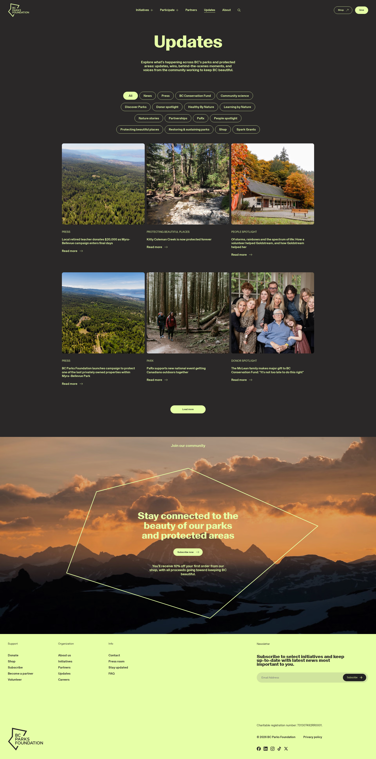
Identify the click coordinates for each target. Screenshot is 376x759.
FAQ (111, 673)
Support (13, 643)
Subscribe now (185, 552)
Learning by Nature (237, 107)
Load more (188, 409)
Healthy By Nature (201, 107)
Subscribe (15, 667)
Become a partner (20, 673)
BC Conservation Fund (195, 96)
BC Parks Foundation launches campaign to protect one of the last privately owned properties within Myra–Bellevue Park (98, 372)
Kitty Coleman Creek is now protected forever (179, 239)
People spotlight (225, 118)
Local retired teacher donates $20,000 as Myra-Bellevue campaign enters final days (96, 241)
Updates (209, 10)
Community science (235, 96)
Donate (13, 655)
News (148, 96)
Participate (167, 10)
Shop (341, 10)
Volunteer (15, 679)
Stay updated (118, 667)
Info (110, 643)
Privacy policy (312, 737)
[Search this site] (239, 10)
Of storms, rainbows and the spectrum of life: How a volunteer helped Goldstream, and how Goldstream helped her (267, 243)
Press (166, 96)
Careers (64, 679)
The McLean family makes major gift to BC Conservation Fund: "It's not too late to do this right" (267, 370)
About (226, 10)
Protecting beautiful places (139, 129)
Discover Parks (135, 107)
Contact (114, 655)
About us (64, 655)
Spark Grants (246, 129)
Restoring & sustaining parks (189, 129)
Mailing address (336, 737)
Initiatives (142, 10)
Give (361, 10)
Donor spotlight (167, 107)
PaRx (200, 118)
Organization (66, 643)
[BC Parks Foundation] (18, 10)
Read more (69, 251)
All (130, 96)
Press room (116, 661)
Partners (191, 10)
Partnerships (178, 118)
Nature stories (149, 118)
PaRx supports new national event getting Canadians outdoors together (176, 370)
